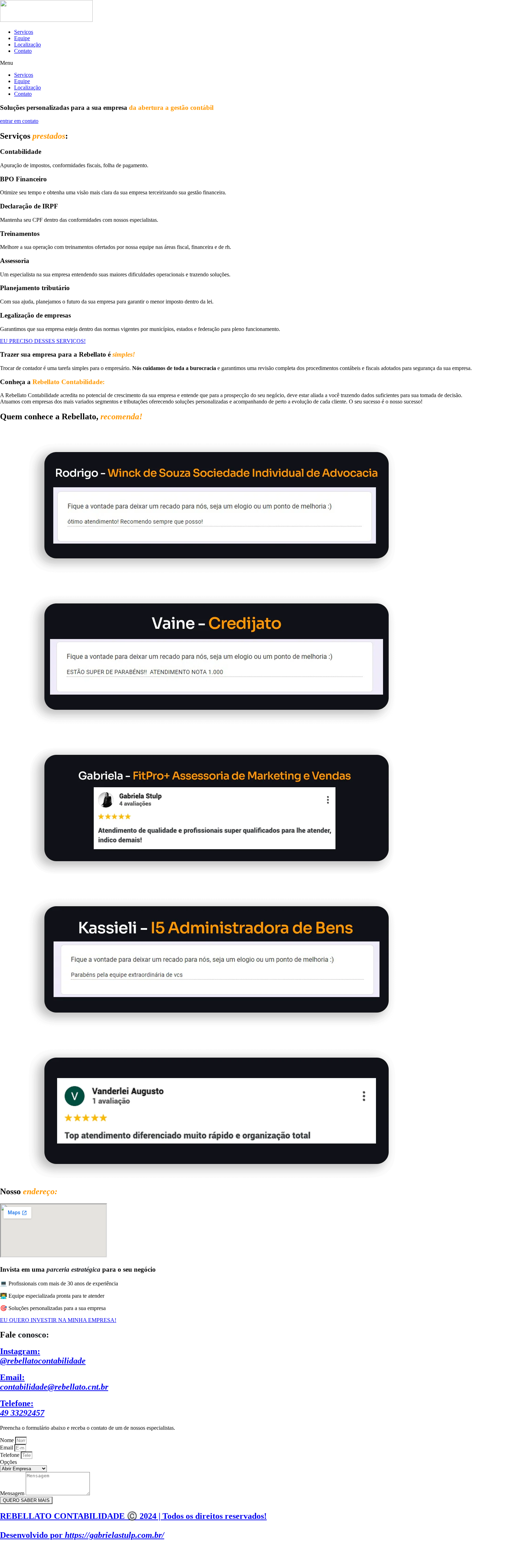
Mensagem (13, 1493)
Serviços (23, 32)
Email (7, 1448)
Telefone (10, 1455)
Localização (27, 45)
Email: (54, 1382)
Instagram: (43, 1356)
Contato (23, 51)
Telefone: (22, 1408)
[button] (259, 63)
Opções (8, 1462)
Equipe (22, 38)
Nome (7, 1440)
